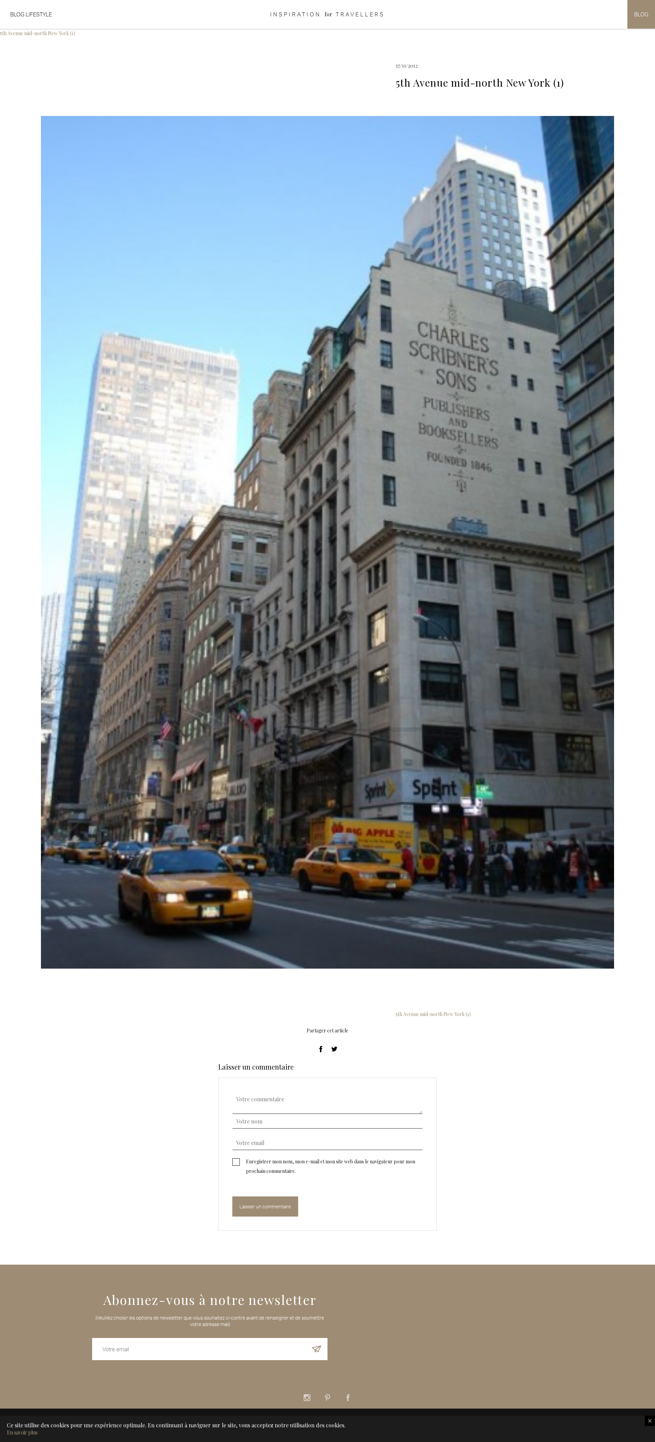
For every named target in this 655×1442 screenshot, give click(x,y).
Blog (641, 14)
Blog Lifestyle (31, 14)
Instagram (307, 1397)
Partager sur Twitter (334, 1049)
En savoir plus (22, 1432)
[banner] (327, 14)
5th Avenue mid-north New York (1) (37, 33)
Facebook (348, 1397)
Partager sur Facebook (321, 1049)
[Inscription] (317, 1349)
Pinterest (327, 1397)
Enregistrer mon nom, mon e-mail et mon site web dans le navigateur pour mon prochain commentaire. (330, 1166)
